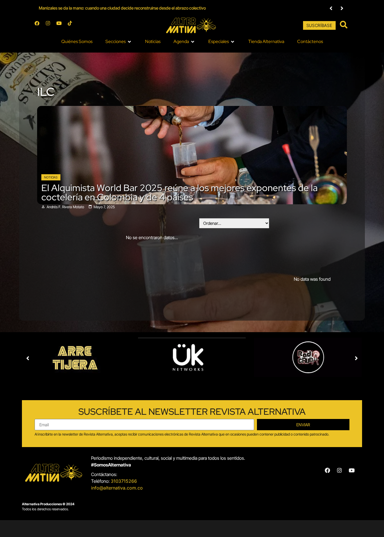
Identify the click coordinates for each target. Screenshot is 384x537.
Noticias (51, 177)
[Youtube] (61, 25)
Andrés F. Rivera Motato (65, 207)
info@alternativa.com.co (117, 488)
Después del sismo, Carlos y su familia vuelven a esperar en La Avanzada (105, 8)
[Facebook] (39, 25)
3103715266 (124, 481)
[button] (331, 8)
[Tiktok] (72, 25)
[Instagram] (50, 25)
